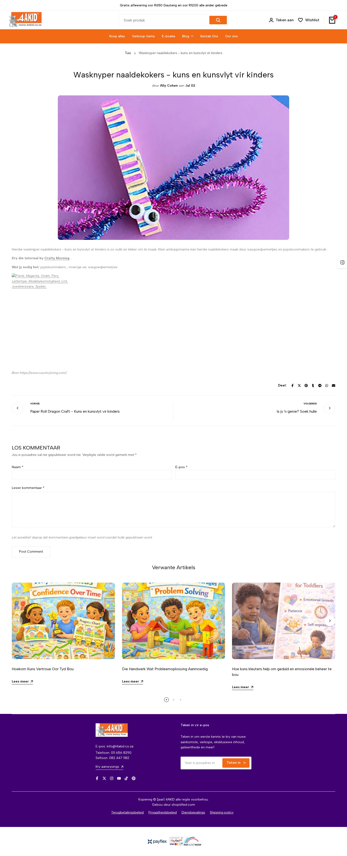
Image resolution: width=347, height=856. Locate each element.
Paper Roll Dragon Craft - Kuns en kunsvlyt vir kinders (75, 411)
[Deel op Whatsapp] (326, 385)
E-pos (181, 467)
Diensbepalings (193, 812)
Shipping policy (221, 812)
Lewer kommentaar (28, 488)
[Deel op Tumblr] (313, 385)
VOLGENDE (310, 403)
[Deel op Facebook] (292, 385)
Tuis (128, 53)
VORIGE (35, 403)
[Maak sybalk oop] (342, 262)
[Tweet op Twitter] (299, 385)
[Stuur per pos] (333, 385)
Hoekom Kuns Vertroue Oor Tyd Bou (43, 669)
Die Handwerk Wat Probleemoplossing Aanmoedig (165, 669)
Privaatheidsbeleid (162, 812)
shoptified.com (183, 805)
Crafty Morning (56, 258)
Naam (17, 467)
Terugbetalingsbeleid (127, 812)
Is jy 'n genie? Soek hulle (297, 411)
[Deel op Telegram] (320, 385)
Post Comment (31, 552)
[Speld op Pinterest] (306, 385)
